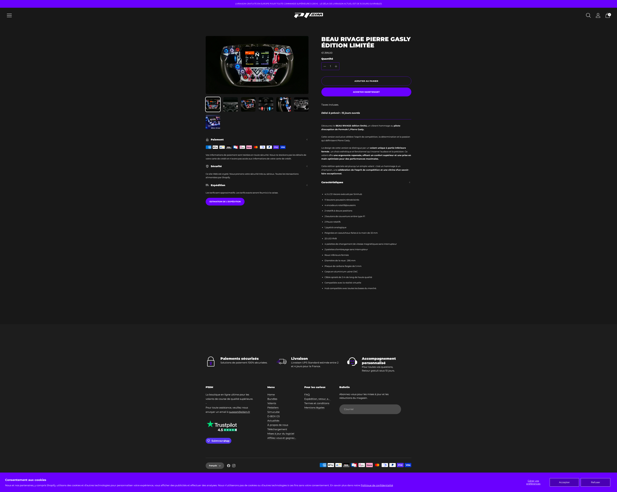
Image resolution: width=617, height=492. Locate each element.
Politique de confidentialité (377, 485)
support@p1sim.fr (239, 411)
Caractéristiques (332, 182)
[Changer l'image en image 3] (248, 104)
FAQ (307, 394)
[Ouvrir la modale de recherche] (588, 15)
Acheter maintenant (366, 92)
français (213, 465)
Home (271, 394)
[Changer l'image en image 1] (213, 104)
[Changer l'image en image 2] (230, 104)
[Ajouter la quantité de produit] (336, 66)
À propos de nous (277, 424)
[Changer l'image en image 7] (213, 122)
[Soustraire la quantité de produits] (325, 66)
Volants (271, 403)
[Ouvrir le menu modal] (9, 15)
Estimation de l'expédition (225, 201)
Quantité (327, 58)
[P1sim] (308, 15)
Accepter (564, 482)
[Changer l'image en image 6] (301, 104)
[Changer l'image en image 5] (283, 104)
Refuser (595, 482)
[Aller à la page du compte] (598, 15)
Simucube (273, 411)
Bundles (272, 398)
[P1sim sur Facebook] (229, 466)
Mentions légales (314, 407)
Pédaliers (272, 407)
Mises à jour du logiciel (280, 433)
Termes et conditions (316, 403)
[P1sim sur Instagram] (234, 466)
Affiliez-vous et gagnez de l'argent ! (288, 437)
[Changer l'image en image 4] (266, 104)
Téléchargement (277, 429)
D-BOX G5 (273, 416)
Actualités (273, 420)
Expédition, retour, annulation (322, 398)
